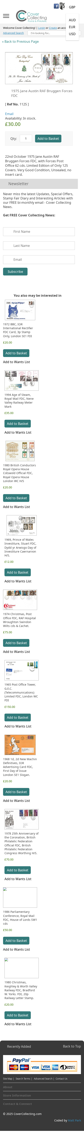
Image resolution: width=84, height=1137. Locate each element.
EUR (72, 27)
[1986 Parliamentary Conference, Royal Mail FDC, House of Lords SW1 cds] (20, 897)
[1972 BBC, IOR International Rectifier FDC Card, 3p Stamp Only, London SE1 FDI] (20, 310)
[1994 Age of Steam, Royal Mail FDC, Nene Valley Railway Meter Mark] (21, 380)
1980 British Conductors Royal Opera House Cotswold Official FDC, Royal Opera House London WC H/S (19, 473)
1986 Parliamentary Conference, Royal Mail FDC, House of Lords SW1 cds (20, 917)
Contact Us (61, 1078)
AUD (72, 20)
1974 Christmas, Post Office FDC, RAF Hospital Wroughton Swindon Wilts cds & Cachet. (19, 620)
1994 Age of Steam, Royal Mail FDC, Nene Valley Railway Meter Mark (19, 400)
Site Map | (8, 1078)
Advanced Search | (44, 1078)
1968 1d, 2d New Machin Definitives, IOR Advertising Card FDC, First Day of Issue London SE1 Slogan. (20, 767)
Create (53, 28)
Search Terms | (24, 1078)
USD (72, 34)
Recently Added (19, 1046)
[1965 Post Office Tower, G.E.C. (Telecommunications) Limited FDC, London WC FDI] (21, 670)
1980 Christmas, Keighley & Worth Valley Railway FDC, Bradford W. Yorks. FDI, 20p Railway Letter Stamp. (20, 990)
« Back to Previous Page (20, 41)
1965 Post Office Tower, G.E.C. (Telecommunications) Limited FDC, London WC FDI (21, 692)
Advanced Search (13, 33)
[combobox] (54, 33)
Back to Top (72, 1046)
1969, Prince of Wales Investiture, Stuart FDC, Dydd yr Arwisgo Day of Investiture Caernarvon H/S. (20, 547)
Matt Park (74, 1120)
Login (41, 28)
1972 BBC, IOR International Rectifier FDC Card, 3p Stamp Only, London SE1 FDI (18, 330)
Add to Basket (16, 353)
